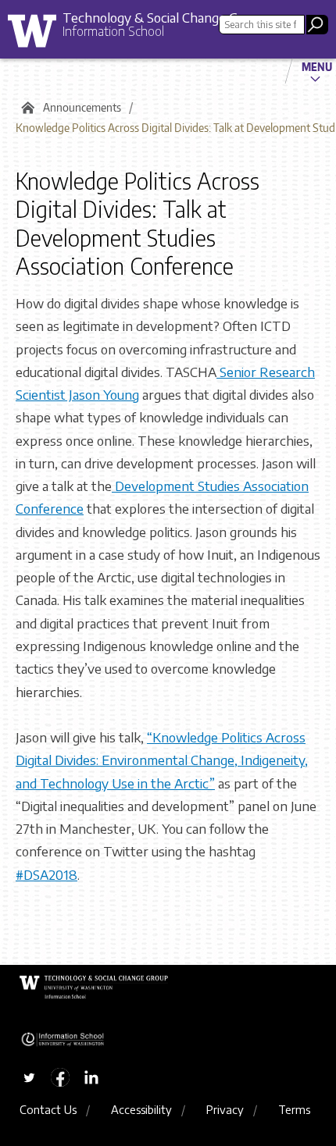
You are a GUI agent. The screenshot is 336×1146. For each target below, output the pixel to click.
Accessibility (141, 1109)
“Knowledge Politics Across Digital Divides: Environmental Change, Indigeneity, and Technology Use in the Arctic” (162, 760)
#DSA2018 (46, 874)
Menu (317, 66)
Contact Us (48, 1109)
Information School (113, 31)
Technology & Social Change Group (164, 17)
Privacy (225, 1109)
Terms (294, 1109)
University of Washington (37, 35)
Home (25, 108)
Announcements (82, 107)
